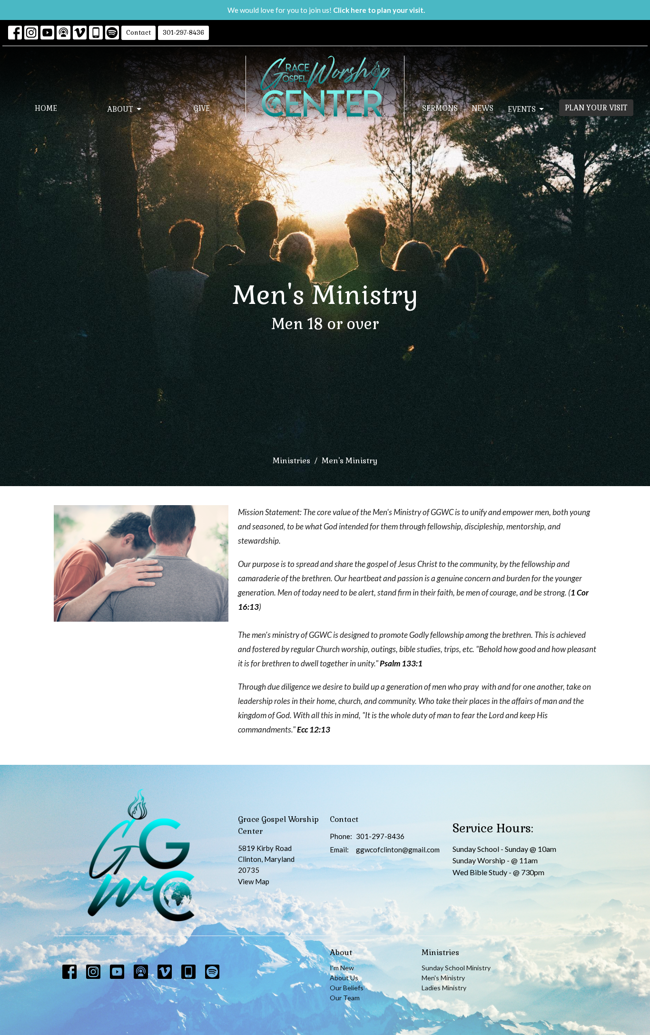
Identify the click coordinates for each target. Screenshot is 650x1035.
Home (46, 108)
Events (522, 109)
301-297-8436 (183, 33)
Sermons (440, 108)
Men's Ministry (443, 978)
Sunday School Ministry (456, 968)
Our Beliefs (347, 988)
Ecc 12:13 (313, 729)
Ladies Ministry (444, 988)
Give (201, 108)
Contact (138, 33)
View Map (253, 881)
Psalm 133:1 (401, 663)
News (482, 108)
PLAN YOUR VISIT (596, 107)
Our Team (345, 998)
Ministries (291, 461)
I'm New (342, 968)
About (120, 109)
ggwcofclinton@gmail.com (398, 849)
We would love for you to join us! (326, 10)
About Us (344, 978)
